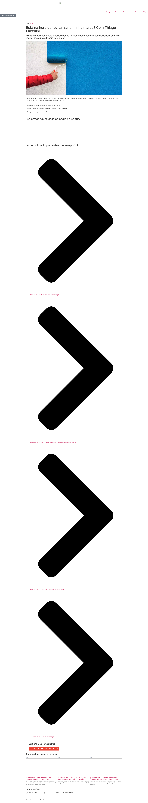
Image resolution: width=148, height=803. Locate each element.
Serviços (108, 12)
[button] (30, 749)
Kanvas (117, 12)
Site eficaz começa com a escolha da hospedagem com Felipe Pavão (39, 778)
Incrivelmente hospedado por (38, 795)
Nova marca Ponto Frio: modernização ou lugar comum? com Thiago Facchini (73, 778)
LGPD (53, 800)
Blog (144, 12)
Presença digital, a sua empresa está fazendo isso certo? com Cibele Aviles (104, 778)
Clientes (137, 12)
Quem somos (127, 12)
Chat (31, 23)
